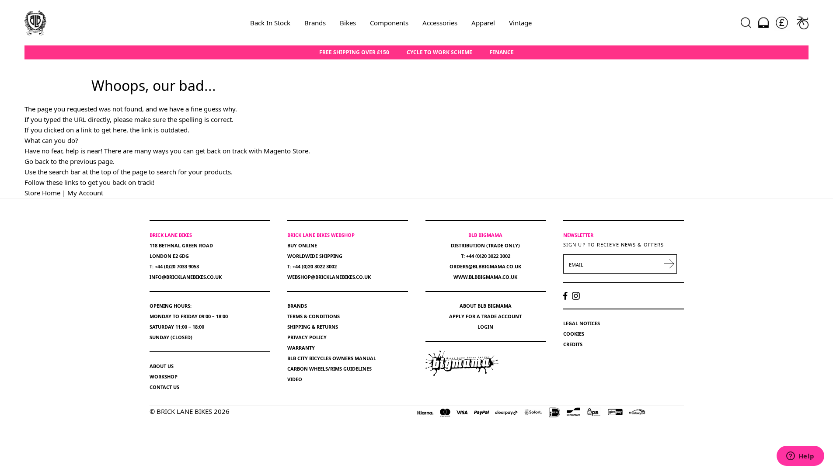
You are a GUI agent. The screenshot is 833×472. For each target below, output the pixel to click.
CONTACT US (164, 387)
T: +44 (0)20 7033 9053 (174, 266)
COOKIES (573, 333)
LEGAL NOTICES (581, 323)
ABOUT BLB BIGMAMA (486, 305)
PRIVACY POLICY (307, 337)
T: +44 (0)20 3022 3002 (312, 266)
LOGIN (485, 326)
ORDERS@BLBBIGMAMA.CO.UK (485, 266)
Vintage (520, 22)
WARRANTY (301, 347)
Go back (36, 161)
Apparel (483, 22)
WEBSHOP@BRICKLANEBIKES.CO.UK (329, 277)
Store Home (42, 192)
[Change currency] (782, 23)
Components (389, 22)
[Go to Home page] (35, 22)
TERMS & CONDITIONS (313, 316)
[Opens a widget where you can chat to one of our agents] (800, 457)
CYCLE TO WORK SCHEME (439, 52)
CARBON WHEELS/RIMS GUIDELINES (329, 368)
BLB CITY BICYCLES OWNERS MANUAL (331, 358)
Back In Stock (270, 22)
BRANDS (297, 305)
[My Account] (763, 22)
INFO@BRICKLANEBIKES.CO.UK (186, 277)
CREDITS (572, 344)
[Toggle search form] (746, 22)
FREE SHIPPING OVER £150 (354, 52)
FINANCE (502, 52)
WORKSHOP (164, 376)
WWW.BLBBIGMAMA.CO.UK (485, 277)
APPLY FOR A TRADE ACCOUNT (485, 316)
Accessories (439, 22)
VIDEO (294, 379)
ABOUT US (162, 366)
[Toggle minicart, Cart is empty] (802, 22)
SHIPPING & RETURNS (312, 326)
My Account (85, 192)
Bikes (348, 22)
